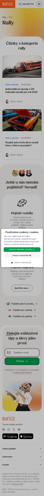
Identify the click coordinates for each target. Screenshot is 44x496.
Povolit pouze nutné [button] (22, 255)
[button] (22, 262)
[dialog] (22, 248)
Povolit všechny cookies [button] (20, 249)
